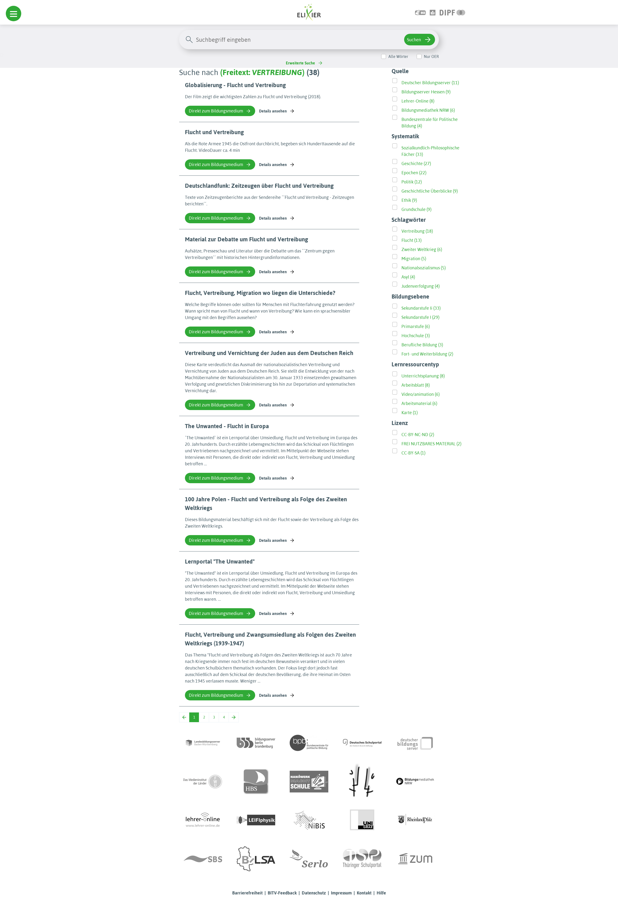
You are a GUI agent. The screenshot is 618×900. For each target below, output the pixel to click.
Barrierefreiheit (247, 892)
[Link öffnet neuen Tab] (452, 12)
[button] (13, 13)
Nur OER (431, 56)
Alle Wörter (398, 56)
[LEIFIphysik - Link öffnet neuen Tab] (256, 820)
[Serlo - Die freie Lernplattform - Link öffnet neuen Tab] (309, 858)
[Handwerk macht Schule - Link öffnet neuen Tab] (309, 781)
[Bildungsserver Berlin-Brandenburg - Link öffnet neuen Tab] (256, 743)
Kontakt (364, 892)
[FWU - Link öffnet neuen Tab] (202, 781)
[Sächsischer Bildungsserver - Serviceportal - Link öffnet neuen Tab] (202, 858)
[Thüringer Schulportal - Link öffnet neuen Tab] (362, 858)
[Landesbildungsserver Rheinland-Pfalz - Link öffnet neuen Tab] (415, 820)
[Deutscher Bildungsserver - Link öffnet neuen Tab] (415, 743)
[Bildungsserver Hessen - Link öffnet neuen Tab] (362, 781)
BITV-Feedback (282, 892)
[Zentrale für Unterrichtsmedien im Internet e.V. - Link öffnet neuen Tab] (415, 858)
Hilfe (381, 892)
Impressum (341, 892)
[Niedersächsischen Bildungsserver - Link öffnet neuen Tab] (309, 820)
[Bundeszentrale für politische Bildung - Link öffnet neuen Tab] (309, 743)
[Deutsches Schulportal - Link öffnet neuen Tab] (362, 743)
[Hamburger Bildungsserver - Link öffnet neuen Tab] (256, 781)
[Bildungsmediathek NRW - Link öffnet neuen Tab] (415, 781)
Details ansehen (273, 111)
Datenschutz (314, 892)
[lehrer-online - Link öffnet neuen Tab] (202, 820)
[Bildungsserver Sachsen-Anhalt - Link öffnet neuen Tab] (256, 858)
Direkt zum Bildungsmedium (216, 110)
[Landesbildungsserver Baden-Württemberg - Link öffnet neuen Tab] (202, 743)
